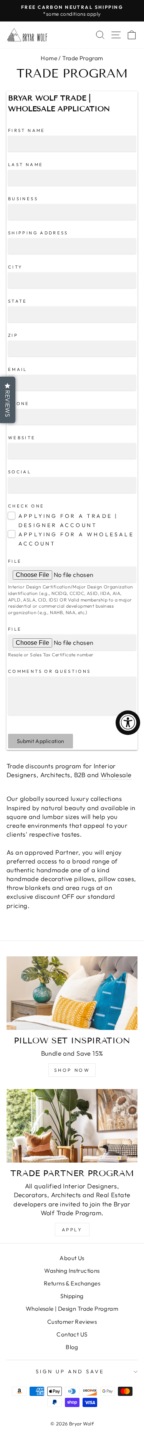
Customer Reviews (72, 1321)
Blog (72, 1347)
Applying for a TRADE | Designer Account (68, 520)
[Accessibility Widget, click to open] (128, 722)
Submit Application (40, 741)
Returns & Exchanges (72, 1283)
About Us (72, 1258)
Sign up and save (70, 1371)
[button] (7, 400)
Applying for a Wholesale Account (76, 539)
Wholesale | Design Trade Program (72, 1308)
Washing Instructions (71, 1270)
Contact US (71, 1334)
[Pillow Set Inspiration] (72, 993)
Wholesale (116, 775)
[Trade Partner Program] (72, 1126)
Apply (72, 1229)
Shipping (71, 1296)
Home (49, 58)
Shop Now (72, 1070)
